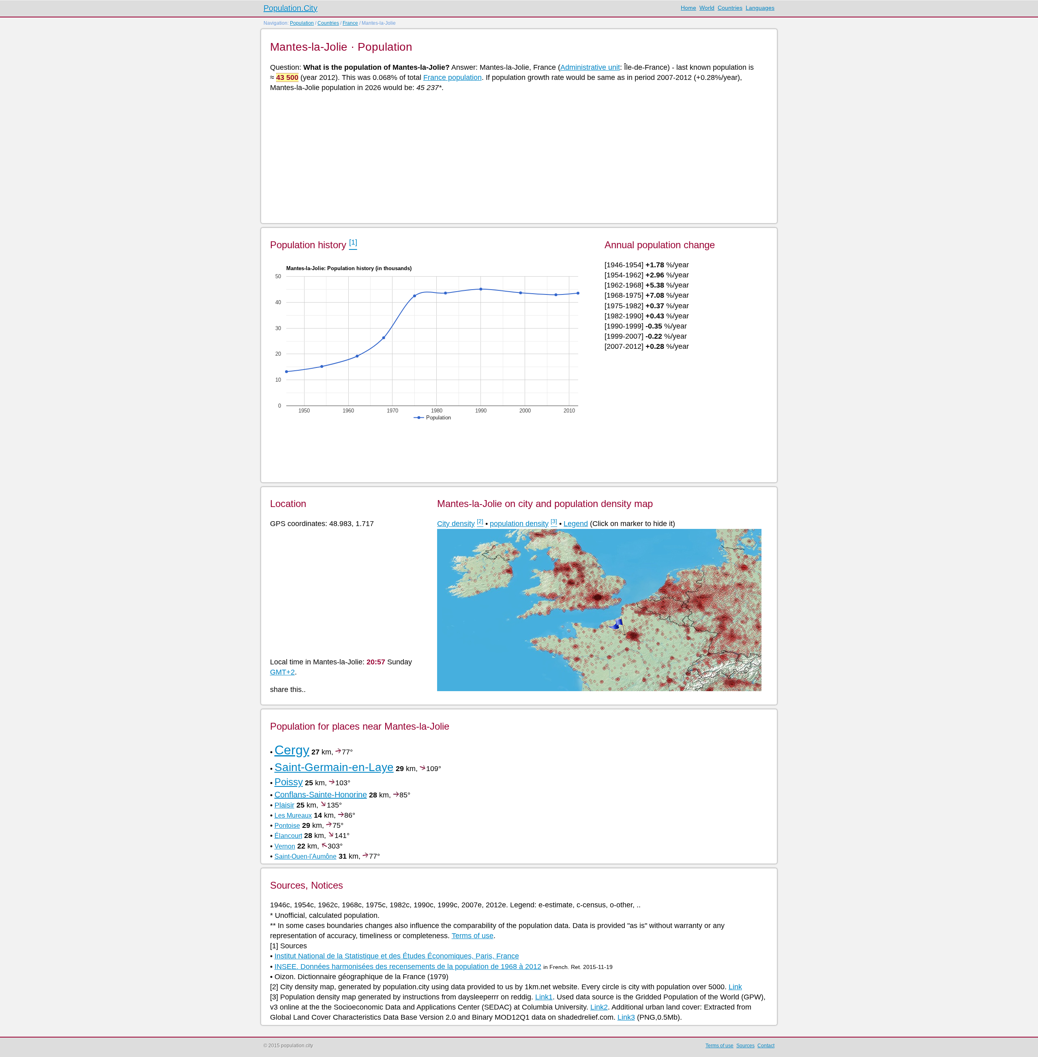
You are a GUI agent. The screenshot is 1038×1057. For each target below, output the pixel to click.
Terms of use (472, 936)
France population (452, 77)
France (350, 23)
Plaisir (284, 805)
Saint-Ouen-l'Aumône (306, 856)
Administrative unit (590, 67)
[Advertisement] (513, 157)
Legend (576, 524)
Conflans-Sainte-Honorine (321, 794)
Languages (760, 7)
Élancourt (288, 835)
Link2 (599, 1007)
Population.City (290, 8)
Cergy (292, 750)
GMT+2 (282, 672)
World (706, 7)
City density (456, 524)
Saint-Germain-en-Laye (334, 767)
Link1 (544, 997)
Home (688, 7)
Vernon (285, 846)
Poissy (289, 781)
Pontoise (287, 825)
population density (519, 524)
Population (302, 23)
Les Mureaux (293, 815)
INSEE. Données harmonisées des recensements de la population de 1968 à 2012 (408, 966)
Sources (745, 1045)
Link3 (626, 1017)
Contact (765, 1045)
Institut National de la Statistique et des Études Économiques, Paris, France (397, 956)
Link (735, 987)
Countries (730, 7)
